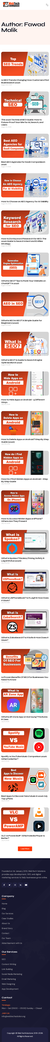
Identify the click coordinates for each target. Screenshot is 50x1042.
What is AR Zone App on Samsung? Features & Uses (24, 718)
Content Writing (9, 964)
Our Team (6, 938)
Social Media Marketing (12, 974)
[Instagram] (15, 885)
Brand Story (7, 928)
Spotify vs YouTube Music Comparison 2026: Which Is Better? (24, 757)
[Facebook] (4, 885)
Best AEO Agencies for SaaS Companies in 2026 (23, 163)
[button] (25, 849)
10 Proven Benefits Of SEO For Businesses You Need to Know (24, 678)
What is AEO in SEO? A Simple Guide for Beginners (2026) (21, 321)
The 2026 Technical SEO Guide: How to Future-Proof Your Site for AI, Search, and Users (22, 122)
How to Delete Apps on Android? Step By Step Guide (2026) (25, 440)
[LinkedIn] (20, 885)
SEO (3, 959)
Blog (4, 908)
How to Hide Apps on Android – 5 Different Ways (23, 401)
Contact (5, 933)
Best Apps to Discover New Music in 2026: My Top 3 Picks (24, 797)
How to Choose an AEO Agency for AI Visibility (24, 201)
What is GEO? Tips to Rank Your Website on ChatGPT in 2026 (23, 282)
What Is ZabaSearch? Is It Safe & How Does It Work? (24, 638)
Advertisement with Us (12, 943)
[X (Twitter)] (9, 885)
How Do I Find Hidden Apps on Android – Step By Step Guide (24, 480)
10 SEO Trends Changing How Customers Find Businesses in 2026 (25, 81)
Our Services (7, 913)
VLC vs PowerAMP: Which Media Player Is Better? (23, 837)
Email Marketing (9, 979)
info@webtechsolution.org (13, 1016)
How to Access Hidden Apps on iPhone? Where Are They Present (22, 520)
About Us (6, 923)
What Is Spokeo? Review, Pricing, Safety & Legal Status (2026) (22, 559)
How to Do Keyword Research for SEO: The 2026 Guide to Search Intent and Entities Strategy (23, 241)
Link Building (7, 969)
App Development (10, 989)
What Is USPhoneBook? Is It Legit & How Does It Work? (25, 599)
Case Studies (7, 918)
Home (4, 903)
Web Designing (8, 984)
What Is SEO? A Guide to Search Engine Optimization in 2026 (21, 361)
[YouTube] (26, 885)
